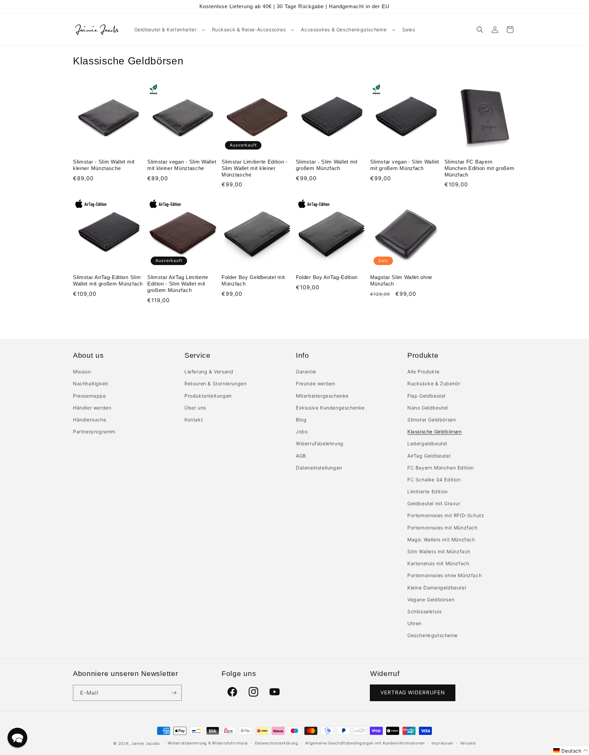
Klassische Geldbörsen (434, 431)
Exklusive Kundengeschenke (330, 408)
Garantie (306, 371)
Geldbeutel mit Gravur (433, 503)
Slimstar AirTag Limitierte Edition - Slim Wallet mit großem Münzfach (177, 283)
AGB (301, 456)
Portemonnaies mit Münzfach (442, 527)
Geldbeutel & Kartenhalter (165, 29)
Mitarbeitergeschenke (322, 396)
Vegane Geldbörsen (430, 599)
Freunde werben (315, 383)
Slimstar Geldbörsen (431, 419)
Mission (82, 371)
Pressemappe (89, 396)
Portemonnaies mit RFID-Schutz (445, 515)
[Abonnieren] (173, 693)
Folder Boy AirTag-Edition (327, 277)
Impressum (442, 743)
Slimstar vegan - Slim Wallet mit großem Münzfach (404, 165)
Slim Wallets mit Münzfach (438, 551)
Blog (301, 419)
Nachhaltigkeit (90, 383)
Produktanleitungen (208, 396)
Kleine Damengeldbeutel (436, 587)
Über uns (195, 408)
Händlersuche (89, 419)
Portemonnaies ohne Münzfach (444, 575)
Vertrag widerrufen (412, 692)
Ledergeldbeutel (427, 443)
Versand (468, 743)
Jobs (301, 431)
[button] (169, 29)
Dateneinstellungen (319, 468)
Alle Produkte (423, 371)
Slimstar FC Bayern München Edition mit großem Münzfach (479, 168)
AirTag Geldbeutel (428, 456)
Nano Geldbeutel (427, 408)
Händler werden (92, 408)
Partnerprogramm (94, 431)
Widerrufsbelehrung (320, 443)
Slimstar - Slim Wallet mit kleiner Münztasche (104, 165)
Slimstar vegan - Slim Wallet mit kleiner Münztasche (181, 165)
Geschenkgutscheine (432, 635)
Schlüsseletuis (424, 611)
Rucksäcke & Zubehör (433, 383)
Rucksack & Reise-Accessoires (249, 29)
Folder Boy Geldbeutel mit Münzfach (253, 280)
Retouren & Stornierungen (215, 383)
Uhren (414, 623)
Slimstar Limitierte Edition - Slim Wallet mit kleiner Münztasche (255, 168)
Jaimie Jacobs (145, 743)
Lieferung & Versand (208, 371)
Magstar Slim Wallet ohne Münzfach (401, 280)
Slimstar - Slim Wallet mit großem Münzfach (327, 165)
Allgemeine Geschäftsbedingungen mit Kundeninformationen (365, 743)
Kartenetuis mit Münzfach (438, 563)
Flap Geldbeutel (426, 396)
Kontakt (193, 419)
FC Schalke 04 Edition (434, 479)
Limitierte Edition (427, 491)
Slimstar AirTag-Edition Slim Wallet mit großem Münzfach (108, 280)
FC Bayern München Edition (440, 468)
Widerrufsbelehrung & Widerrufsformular (208, 743)
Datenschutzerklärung (276, 743)
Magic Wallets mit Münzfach (441, 539)
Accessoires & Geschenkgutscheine (344, 29)
